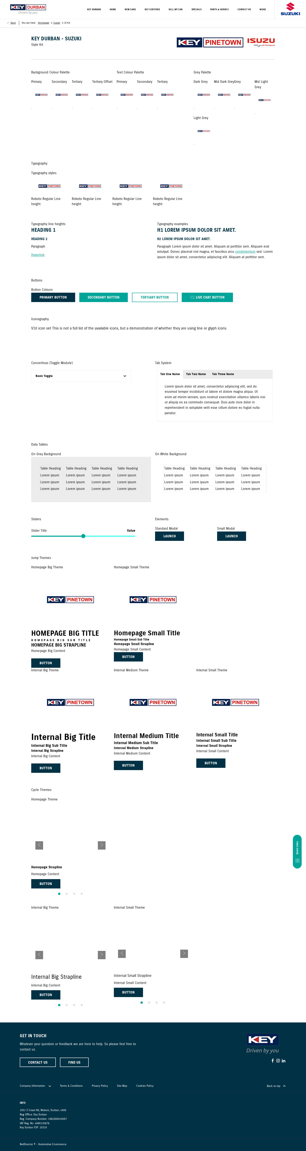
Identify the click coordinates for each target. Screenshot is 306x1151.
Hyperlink (38, 255)
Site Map (122, 1086)
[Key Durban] (28, 9)
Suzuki (56, 23)
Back (13, 23)
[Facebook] (272, 1060)
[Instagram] (278, 1060)
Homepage (43, 23)
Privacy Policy (100, 1086)
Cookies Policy (144, 1086)
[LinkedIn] (283, 1060)
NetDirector (27, 1144)
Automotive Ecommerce (52, 1144)
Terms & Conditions (71, 1086)
